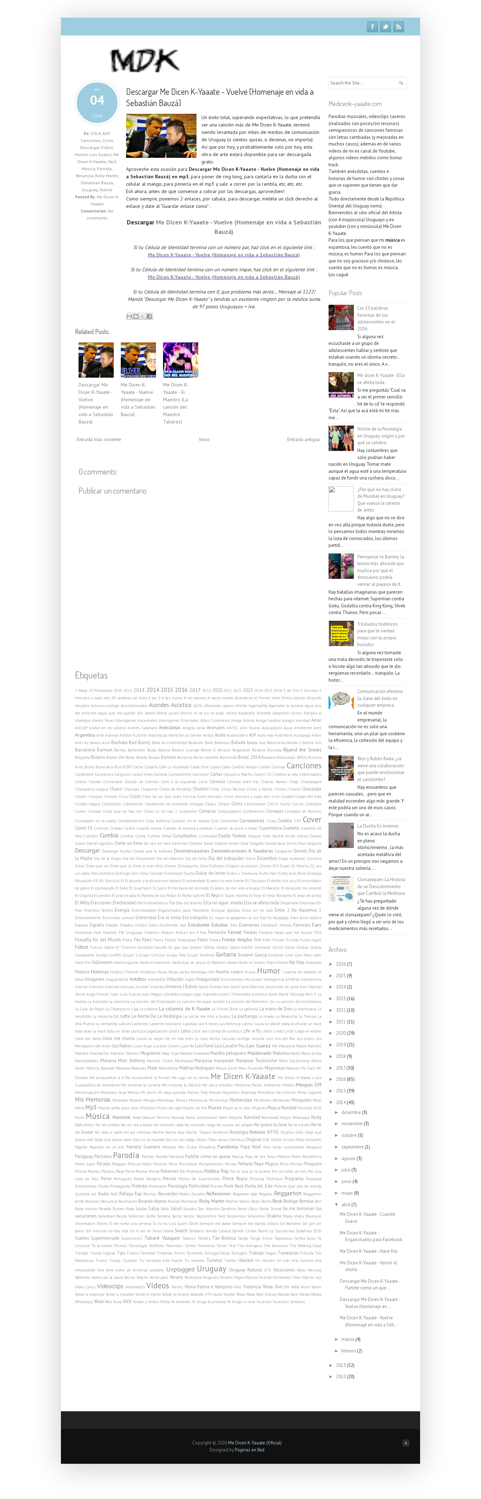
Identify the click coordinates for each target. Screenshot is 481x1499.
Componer (188, 811)
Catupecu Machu (238, 774)
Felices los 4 (187, 932)
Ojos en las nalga (180, 1139)
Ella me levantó (189, 902)
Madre (301, 1045)
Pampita (169, 1147)
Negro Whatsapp (295, 1117)
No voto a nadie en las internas (123, 1132)
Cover (107, 140)
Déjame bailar (201, 843)
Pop (225, 1171)
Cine (275, 796)
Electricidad (124, 902)
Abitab (299, 697)
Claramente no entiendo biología (174, 803)
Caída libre (199, 766)
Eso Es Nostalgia (274, 917)
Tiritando (165, 1253)
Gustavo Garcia (252, 955)
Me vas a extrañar (217, 1085)
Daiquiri (255, 836)
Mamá (295, 1053)
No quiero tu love (270, 1124)
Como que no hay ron (122, 811)
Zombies (297, 1301)
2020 (217, 690)
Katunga (297, 994)
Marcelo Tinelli (160, 1060)
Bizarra (98, 757)
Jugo (197, 994)
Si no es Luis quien (170, 1223)
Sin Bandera (290, 1223)
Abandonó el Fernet (252, 697)
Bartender (136, 750)
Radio (103, 1193)
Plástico (107, 1171)
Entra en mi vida (257, 910)
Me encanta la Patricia (181, 1085)
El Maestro (271, 888)
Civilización (111, 803)
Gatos (234, 947)
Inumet (142, 986)
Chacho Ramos (274, 781)
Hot (211, 972)
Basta (151, 750)
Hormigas (199, 972)
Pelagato (119, 1164)
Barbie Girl (311, 742)
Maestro (314, 1045)
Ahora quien (168, 713)
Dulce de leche (210, 873)
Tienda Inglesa (102, 1253)
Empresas (307, 902)
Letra (185, 1031)
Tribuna (306, 1253)
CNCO (272, 803)
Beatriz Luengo (185, 750)
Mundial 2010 (309, 1107)
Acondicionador (134, 705)
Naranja (177, 1117)
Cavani (259, 774)
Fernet (235, 932)
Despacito (283, 851)
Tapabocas (283, 1238)
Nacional (122, 1117)
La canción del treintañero (298, 1001)
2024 (258, 690)
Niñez (89, 1124)
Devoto (300, 851)
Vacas (301, 1270)
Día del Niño (196, 858)
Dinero (170, 865)
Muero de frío (195, 1107)
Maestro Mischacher (92, 1053)
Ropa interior (86, 1208)
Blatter (112, 757)
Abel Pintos (282, 697)
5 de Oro (291, 690)
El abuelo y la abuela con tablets (153, 880)
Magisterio (150, 1053)
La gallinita (248, 1008)
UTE (267, 1270)
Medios (288, 1085)
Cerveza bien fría (243, 781)
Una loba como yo (114, 1270)
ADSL (198, 705)
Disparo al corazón (242, 865)
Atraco (208, 735)
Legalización (157, 1031)
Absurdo (314, 697)
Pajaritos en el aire (106, 1147)
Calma (215, 766)
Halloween (102, 962)
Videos (157, 1285)
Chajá (294, 781)
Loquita (258, 1038)
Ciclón (135, 796)
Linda (278, 1031)
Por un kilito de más (289, 1171)
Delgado (257, 843)
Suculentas (285, 1230)
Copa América (157, 820)
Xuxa (117, 1301)
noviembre (353, 1124)
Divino (265, 865)
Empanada (289, 902)
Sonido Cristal (244, 1230)
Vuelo (218, 1294)
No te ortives (299, 1124)
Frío (257, 939)
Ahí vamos (146, 713)
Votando (197, 1294)
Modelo (135, 1100)
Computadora (229, 811)
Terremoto (206, 1245)
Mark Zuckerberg (294, 1060)
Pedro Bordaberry (306, 1156)
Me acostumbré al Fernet (147, 1077)
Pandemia (227, 1147)
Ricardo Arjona (152, 1201)
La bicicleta (97, 1001)
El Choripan (255, 880)
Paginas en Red (249, 1450)
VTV (208, 1294)
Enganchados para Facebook (183, 910)
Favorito (110, 932)
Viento (177, 1286)
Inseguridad (207, 979)
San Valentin (209, 1208)
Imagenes (94, 979)
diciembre (352, 1112)
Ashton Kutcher (133, 735)
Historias (100, 971)
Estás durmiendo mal (167, 925)
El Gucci (160, 888)
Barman (104, 749)
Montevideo (241, 1100)
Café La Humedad (174, 766)
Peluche (160, 1164)
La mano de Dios (276, 1008)
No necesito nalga (200, 1124)
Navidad (252, 1117)
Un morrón (265, 1260)
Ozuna (288, 1139)
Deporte (314, 843)
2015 (167, 690)
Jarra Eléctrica (253, 986)
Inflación (175, 979)
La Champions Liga (121, 1008)
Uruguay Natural (245, 1269)
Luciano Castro (166, 1045)
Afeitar (241, 705)
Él (122, 880)
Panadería (207, 1147)
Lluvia (142, 1038)
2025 (268, 690)
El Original (84, 895)
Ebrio (301, 873)
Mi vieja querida (172, 1092)
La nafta (122, 1016)
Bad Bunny (139, 742)
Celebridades (310, 774)
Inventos (157, 986)
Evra (233, 925)
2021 (227, 690)
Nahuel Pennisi (155, 1117)
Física (127, 939)
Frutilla (292, 939)
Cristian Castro (122, 828)
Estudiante (199, 925)
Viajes (239, 1277)
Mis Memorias (93, 1099)
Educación (84, 880)
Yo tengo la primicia (209, 1301)
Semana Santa (169, 1216)
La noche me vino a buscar (207, 1016)
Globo (290, 947)
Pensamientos (211, 1164)
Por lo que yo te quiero (250, 1171)
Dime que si (120, 865)
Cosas (271, 820)
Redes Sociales (192, 1193)
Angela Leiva (194, 727)
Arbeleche (303, 727)
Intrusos (127, 986)
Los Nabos (121, 1045)
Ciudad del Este (307, 796)
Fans (316, 925)
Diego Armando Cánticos (299, 858)
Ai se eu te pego (209, 713)
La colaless (148, 1008)
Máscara (123, 1068)
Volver (316, 1286)
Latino (247, 1023)
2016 (181, 690)
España (97, 925)
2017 (195, 690)
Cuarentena (270, 828)
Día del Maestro (170, 858)
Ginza (278, 947)
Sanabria (228, 1208)
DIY (276, 865)
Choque (95, 796)
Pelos (146, 1164)
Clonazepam (255, 803)
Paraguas (313, 1147)
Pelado (103, 1163)
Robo (255, 1201)
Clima (237, 803)
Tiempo (81, 1253)
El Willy (82, 902)
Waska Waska (310, 1294)
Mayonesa (275, 1068)
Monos (181, 1100)
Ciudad (287, 796)
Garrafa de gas (167, 947)
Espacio (81, 925)
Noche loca (175, 1132)
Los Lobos (305, 1038)
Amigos (288, 720)
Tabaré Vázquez (162, 1238)
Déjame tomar (227, 843)
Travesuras (288, 1253)
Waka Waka (245, 1294)
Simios (273, 1223)
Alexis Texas (103, 720)
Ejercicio (112, 880)
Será (221, 1216)
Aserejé (111, 735)
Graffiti (115, 955)
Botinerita (228, 757)
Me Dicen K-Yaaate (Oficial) (255, 1443)
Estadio (112, 925)
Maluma (281, 1053)
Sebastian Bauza (97, 182)
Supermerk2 (132, 1238)
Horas (162, 972)
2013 (139, 690)
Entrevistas (146, 917)
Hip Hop (296, 962)
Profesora (275, 1178)
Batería (164, 750)
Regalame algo (245, 1193)
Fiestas (250, 932)
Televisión (174, 1245)
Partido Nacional (170, 1156)
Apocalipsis (272, 727)
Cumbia (109, 835)
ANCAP (81, 727)
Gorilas (102, 955)
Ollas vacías (217, 1139)
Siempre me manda (249, 1223)
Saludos (189, 1208)
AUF (106, 133)
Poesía (154, 1171)
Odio (299, 1132)
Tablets (204, 1238)
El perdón (102, 895)
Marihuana (184, 1060)
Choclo (294, 789)
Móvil (79, 1107)
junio (347, 1181)
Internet (112, 986)
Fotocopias (186, 939)
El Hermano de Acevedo (188, 888)
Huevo (250, 972)
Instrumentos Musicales (241, 979)
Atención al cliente (185, 735)
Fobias (170, 939)
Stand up (266, 1230)
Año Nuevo (250, 727)
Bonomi (168, 757)
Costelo (285, 820)
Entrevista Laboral (118, 917)
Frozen (278, 939)
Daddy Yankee (232, 835)
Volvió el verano (175, 1294)
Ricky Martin (106, 175)
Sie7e (193, 1223)
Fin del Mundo (107, 939)
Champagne (311, 781)
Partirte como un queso (208, 1156)
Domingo (122, 873)
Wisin (99, 1301)
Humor (81, 154)
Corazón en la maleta (190, 820)
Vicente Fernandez (275, 1277)
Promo (103, 1186)
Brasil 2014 (249, 757)
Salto (165, 1208)
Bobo (130, 757)
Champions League (91, 789)
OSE (265, 1139)
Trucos (101, 1260)
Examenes (249, 925)
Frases (215, 939)
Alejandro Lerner (287, 713)
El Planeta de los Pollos (156, 895)
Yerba (165, 1301)
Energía (122, 910)
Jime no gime (287, 986)
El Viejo (255, 895)
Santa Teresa (270, 1208)
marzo (348, 1339)
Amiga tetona (242, 720)
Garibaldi (145, 947)
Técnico (120, 1245)
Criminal (101, 828)
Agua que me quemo (117, 713)
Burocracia (104, 766)
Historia (82, 971)
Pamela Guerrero (143, 1147)
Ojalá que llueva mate (113, 1139)
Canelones (104, 774)
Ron (318, 1201)
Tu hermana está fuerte (160, 1260)
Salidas (141, 1208)
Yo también (180, 1301)
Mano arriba (311, 1053)
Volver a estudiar (120, 1294)
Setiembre (256, 1216)
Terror (222, 1245)
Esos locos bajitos (306, 917)
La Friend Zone (225, 1008)
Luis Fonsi (204, 1045)
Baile (209, 742)
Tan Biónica (224, 1238)
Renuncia (84, 175)
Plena (130, 1171)
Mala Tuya (170, 1053)
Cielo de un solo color (161, 796)
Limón (267, 1031)
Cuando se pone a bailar (235, 828)
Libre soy (199, 1031)
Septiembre (206, 1216)
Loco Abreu (210, 1038)
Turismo (214, 1260)
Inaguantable (117, 979)
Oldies (201, 1139)
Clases (210, 803)
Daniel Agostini (100, 843)
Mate (152, 1068)
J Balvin (190, 986)
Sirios (157, 1230)
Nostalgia (239, 1132)
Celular (95, 781)
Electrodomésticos (152, 902)
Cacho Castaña (145, 766)
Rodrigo (290, 1201)
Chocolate (311, 789)
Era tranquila (195, 917)
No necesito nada (168, 1124)
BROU (302, 757)
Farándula (83, 932)
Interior (81, 986)
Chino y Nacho (259, 789)
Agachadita (258, 705)
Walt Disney (266, 1294)
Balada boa (256, 742)
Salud (176, 1208)
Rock (277, 1201)
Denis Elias (296, 843)
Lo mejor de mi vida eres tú (173, 1038)
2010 (118, 690)
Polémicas (194, 1171)
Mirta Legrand (309, 1092)
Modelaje (120, 1100)
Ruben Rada (123, 1208)
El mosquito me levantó (301, 888)
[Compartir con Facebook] (149, 316)
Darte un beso (129, 843)
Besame (259, 750)
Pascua (238, 1156)
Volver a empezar (90, 1294)
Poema (141, 1171)
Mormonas (282, 1100)
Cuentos (90, 836)
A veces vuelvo (220, 697)
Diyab (285, 865)
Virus (268, 1286)
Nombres (220, 1132)
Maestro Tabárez (125, 1053)
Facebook (372, 26)
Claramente (133, 803)
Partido (148, 1156)
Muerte (215, 1107)
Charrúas (131, 789)
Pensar (231, 1164)
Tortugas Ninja (217, 1253)
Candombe (84, 774)
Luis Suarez (100, 154)
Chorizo (110, 796)
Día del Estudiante (139, 858)
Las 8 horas (208, 1023)
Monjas (149, 1100)
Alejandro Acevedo (254, 713)
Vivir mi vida (287, 1286)
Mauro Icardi (226, 1068)
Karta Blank (279, 994)
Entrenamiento (88, 917)
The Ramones (275, 1245)
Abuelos (82, 705)
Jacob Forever (210, 986)
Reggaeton (287, 1193)
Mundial (289, 1107)
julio (346, 1170)
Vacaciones (284, 1269)
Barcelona (85, 749)
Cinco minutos (210, 796)
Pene (173, 1164)
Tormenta (194, 1253)
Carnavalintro (179, 774)
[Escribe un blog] (135, 316)
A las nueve (172, 697)
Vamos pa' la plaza (107, 1277)
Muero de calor (169, 1107)
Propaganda (120, 1186)
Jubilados (172, 994)
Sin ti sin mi (140, 1230)
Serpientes (236, 1216)
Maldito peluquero (228, 1053)
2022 (237, 690)
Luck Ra (187, 1045)
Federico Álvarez (159, 932)
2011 (128, 690)
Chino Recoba (233, 789)
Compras (207, 811)
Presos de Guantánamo (199, 1178)
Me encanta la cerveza (140, 1085)
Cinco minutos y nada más (247, 796)
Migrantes (230, 1092)
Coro (215, 820)
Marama (108, 1060)
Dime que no (97, 865)
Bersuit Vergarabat (234, 750)
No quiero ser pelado (235, 1124)
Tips (121, 1253)
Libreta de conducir (225, 1031)
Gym (298, 955)
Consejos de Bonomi (303, 811)
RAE (114, 1193)
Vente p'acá (159, 1277)
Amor (316, 720)
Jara (226, 986)
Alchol (231, 713)
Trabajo (256, 1253)
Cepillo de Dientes (142, 781)
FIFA (317, 932)
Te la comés (102, 1245)
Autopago (302, 735)
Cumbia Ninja (159, 836)
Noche (158, 1132)
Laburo (125, 1023)
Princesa (257, 1178)
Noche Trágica (198, 1132)
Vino (238, 1286)
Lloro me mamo (118, 1038)
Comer (80, 811)
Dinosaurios (188, 865)
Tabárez (189, 1238)
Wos (108, 1301)
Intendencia (311, 979)
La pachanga (244, 1016)
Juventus (260, 994)
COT (297, 820)
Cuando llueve (149, 828)
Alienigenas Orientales (179, 720)
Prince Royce (235, 1178)
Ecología (314, 873)
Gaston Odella (201, 947)
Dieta (79, 865)
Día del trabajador (226, 858)
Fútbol (107, 147)
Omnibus (237, 1139)
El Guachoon (140, 888)
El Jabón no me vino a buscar (235, 888)
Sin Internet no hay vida (107, 1230)
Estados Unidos (133, 925)
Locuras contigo (236, 1038)
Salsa (154, 1208)
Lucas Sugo (142, 1045)
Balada (238, 742)
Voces (305, 1286)
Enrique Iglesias (225, 910)
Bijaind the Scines (302, 750)
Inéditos (138, 979)
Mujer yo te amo (237, 1107)
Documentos (102, 873)
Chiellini (201, 789)
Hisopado (313, 962)
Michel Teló (197, 1092)
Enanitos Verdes (98, 910)
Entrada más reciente (99, 439)
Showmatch (85, 1223)
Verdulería (193, 1277)
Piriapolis (312, 1163)
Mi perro (148, 1092)
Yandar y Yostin (145, 1301)
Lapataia (190, 1023)
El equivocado (102, 888)
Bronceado (286, 757)
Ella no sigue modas (223, 902)
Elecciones (100, 902)
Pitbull (81, 1171)
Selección (136, 1216)
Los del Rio (285, 1038)
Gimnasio (263, 947)
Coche (285, 803)
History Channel (124, 972)
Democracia (275, 843)
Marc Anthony (131, 1060)
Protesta (139, 1186)
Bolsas (154, 757)
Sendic (189, 1216)
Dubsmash (173, 873)
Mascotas (138, 1068)
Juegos (186, 994)
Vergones (211, 1277)
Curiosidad (208, 836)
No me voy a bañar (136, 1124)
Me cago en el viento (190, 1077)
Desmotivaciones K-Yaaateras (242, 851)
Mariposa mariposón (214, 1060)
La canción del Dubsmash (153, 1001)
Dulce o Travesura (242, 873)
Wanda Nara (288, 1294)
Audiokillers (237, 735)
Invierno (174, 986)
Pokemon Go (173, 1171)
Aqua (287, 727)
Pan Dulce (187, 1147)
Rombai (306, 1201)
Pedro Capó (85, 1164)
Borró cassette (206, 757)
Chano (116, 789)
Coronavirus (251, 820)
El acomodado (194, 880)
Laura (259, 1023)
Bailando (195, 742)
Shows (102, 1223)
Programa (294, 1178)
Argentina (85, 735)
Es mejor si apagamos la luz (233, 917)
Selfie (151, 1216)
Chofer (81, 796)
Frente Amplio (237, 939)
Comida (94, 811)
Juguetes (210, 994)
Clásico (224, 803)
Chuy (123, 796)
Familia (286, 925)
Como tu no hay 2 (160, 811)
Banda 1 (294, 742)
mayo (348, 1193)
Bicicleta (274, 750)
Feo (203, 932)
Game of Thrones (120, 947)
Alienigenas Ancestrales (136, 720)
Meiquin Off (308, 1085)
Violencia (252, 1286)
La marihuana (304, 1008)
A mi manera (195, 697)
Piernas (296, 1164)
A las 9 (154, 697)
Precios (169, 1178)
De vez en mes (157, 843)
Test (232, 1245)
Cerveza (217, 781)
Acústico (181, 705)
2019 (206, 690)
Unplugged (180, 1269)
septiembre (353, 1147)
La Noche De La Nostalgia (156, 1016)
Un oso (283, 1260)
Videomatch (135, 1286)
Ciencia (189, 796)
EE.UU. (99, 880)
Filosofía (83, 939)
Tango (243, 1238)
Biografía (82, 757)
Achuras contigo (105, 705)
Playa (119, 1171)
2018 (341, 1056)
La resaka (266, 1016)
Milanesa (248, 1092)
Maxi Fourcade (251, 1068)
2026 (278, 690)
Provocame (158, 1186)
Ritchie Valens (238, 1201)
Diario (250, 858)
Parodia (104, 168)
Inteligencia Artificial (282, 979)
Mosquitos (301, 1100)
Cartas (216, 774)
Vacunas (314, 1270)
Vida (296, 1277)
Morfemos (262, 1100)
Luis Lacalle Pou (229, 1045)
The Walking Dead (305, 1245)
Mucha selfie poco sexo (118, 1107)
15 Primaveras (101, 690)
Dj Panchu (300, 865)
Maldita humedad (194, 1053)
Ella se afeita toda (262, 902)
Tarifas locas (305, 1238)
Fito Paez (142, 939)
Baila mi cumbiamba (169, 742)
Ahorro (186, 713)
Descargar (89, 147)
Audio (220, 735)
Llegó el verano (308, 1031)
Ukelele (246, 1260)
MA (275, 1045)
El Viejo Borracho (277, 895)
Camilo (264, 766)
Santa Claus (247, 1208)
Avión (316, 735)
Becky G (208, 750)
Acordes (159, 705)
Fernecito (217, 932)
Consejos (274, 811)
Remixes (92, 1201)
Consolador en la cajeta (95, 820)
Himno (282, 962)
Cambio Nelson (244, 766)
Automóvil (283, 735)
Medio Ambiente (266, 1085)
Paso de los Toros (260, 1156)
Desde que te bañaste (153, 851)
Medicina (242, 1085)
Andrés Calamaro (142, 727)
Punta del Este (259, 1186)
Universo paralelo (148, 1270)
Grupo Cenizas (151, 955)
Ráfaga (126, 1193)
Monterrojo (218, 1100)
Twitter (385, 26)
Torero (179, 1253)
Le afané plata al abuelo (286, 1023)
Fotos (203, 939)
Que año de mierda (304, 1186)
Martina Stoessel (100, 1068)
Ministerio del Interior (276, 1092)
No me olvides (107, 1124)
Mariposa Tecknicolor (257, 1060)
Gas (185, 947)
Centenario (113, 781)
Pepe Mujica (266, 1163)
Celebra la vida (285, 774)
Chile (214, 789)
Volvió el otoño (148, 1294)
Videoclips (110, 1286)
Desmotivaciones (192, 851)
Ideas (79, 979)
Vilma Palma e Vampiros (209, 1286)
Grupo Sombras (200, 955)
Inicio (204, 439)
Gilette (247, 947)
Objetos (287, 1132)
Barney (120, 750)
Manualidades (87, 1060)
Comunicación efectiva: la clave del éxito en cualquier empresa (380, 698)
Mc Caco (308, 1068)
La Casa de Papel (89, 1008)
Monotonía (198, 1100)
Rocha (266, 1201)
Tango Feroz (261, 1238)
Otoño (276, 1139)
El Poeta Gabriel (191, 895)
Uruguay (90, 189)
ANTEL (232, 727)
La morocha (103, 1016)
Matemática (168, 1068)
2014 (96, 133)
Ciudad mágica (87, 803)
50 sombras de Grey (129, 697)
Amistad (303, 720)
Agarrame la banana (286, 705)
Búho (89, 766)
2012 (341, 1377)
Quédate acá (85, 1193)
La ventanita (106, 1023)
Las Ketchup (230, 1023)
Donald (156, 873)
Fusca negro (310, 939)
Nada (136, 1117)
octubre (350, 1135)
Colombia (313, 803)
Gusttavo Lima (280, 955)
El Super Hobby (234, 895)
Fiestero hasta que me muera (285, 932)
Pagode (81, 1147)
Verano (176, 1277)
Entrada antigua (303, 439)
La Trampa (308, 1016)
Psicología (177, 1186)
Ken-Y (311, 994)
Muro (79, 1117)
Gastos (222, 947)
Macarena (287, 1045)
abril (346, 1205)
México (133, 1092)
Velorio (142, 1277)
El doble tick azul (282, 880)
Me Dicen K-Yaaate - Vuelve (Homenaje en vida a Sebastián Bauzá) (224, 255)
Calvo (225, 766)
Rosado (105, 1208)
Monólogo (165, 1100)
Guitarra (226, 954)
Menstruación (87, 1092)
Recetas (149, 1193)
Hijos (271, 962)
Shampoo (313, 1216)
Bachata (119, 742)
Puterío (280, 1186)
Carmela (160, 774)
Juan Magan (152, 994)
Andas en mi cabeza (107, 727)
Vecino (129, 1277)
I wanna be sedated (299, 972)
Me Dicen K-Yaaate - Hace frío (369, 1251)
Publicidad (199, 1186)
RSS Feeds (398, 26)
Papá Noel (251, 1147)
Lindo (289, 1031)
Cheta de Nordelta (175, 789)
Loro (270, 1038)
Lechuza (138, 1031)
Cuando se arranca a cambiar (188, 828)
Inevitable (156, 979)
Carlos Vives (142, 774)
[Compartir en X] (142, 316)
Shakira (274, 1216)
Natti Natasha (230, 1117)
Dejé (245, 843)
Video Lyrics (85, 1286)
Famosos (301, 925)
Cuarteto (291, 828)
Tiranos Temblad (141, 1253)
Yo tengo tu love (241, 1301)
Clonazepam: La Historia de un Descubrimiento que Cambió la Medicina (381, 886)
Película (134, 1164)
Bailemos (222, 742)
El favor (121, 888)
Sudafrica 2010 (308, 1230)
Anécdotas (170, 727)
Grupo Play (176, 955)
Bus (117, 766)
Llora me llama (88, 1038)
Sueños (82, 1238)
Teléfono (156, 1245)
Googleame (84, 955)
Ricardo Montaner (183, 1201)
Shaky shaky (293, 1216)
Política (211, 1171)
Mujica (273, 1107)
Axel (79, 742)
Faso (97, 932)
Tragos (270, 1253)
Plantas (94, 1171)
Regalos (265, 1193)
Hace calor (312, 955)
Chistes (280, 789)
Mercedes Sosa (113, 1092)
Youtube (263, 1301)
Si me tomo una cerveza (130, 1223)
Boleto (142, 757)
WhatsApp (84, 1301)
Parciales (103, 1156)
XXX (127, 1301)
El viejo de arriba (307, 895)
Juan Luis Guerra (125, 994)
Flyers (158, 939)
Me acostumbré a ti (106, 1077)
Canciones (91, 140)
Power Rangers (147, 1178)
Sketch (181, 1230)
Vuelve (105, 189)
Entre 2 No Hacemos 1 (298, 910)
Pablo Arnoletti (308, 1139)
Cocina (298, 803)
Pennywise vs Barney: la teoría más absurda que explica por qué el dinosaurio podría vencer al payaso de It (380, 570)
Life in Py (251, 1031)
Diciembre (267, 858)
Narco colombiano (201, 1117)
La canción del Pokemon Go (250, 1001)
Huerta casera (229, 971)
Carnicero (200, 774)
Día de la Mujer (107, 858)
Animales (216, 727)
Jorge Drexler (98, 994)
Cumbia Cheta (132, 836)
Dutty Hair (268, 873)
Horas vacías (178, 972)
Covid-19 (83, 828)
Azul (106, 742)
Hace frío (82, 962)
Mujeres (259, 1107)
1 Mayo (81, 690)
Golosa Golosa (308, 947)
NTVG (273, 1132)
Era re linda (169, 917)
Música (88, 168)
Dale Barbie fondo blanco (285, 836)
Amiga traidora (268, 720)
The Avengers (249, 1245)
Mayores (293, 1068)
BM (122, 757)
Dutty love (287, 873)
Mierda (215, 1092)
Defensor (180, 843)
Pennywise (188, 1164)
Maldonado (259, 1053)
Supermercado (105, 1238)
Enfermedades (144, 910)
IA (319, 972)
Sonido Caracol (218, 1230)
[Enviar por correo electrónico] (129, 316)
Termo (190, 1245)
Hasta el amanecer (155, 962)
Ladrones (140, 1023)
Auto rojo (265, 735)
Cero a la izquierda (178, 781)
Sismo (168, 1230)
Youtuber (281, 1301)
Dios (204, 865)
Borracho (185, 757)
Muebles (147, 1107)
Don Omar (140, 873)
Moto (317, 1100)
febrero (349, 1351)
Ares (317, 727)
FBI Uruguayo (131, 932)
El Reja (212, 895)
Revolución (127, 1201)
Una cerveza (302, 1260)
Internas (96, 986)
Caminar (278, 766)
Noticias (257, 1132)
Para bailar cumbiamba (283, 1147)
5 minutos (309, 690)
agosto (349, 1159)
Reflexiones (218, 1193)
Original (253, 1139)
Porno (106, 1178)
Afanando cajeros (219, 705)
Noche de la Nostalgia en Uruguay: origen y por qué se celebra (381, 436)
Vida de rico (311, 1277)
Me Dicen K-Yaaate (243, 1076)
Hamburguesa (126, 962)
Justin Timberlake (235, 994)
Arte (100, 735)
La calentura (119, 1001)
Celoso (81, 781)
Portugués (123, 1178)
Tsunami (130, 1260)
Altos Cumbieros (215, 720)
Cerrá (202, 781)
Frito (267, 939)
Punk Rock (234, 1186)
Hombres (148, 972)
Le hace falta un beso (111, 1031)
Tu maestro (195, 1260)
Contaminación (131, 820)
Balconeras (276, 742)
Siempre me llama (215, 1223)
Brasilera (268, 757)
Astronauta (157, 735)
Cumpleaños (185, 835)
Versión (226, 1277)
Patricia (283, 1156)
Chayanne (149, 789)
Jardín (236, 986)
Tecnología (138, 1245)
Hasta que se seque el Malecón (199, 962)
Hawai (232, 962)
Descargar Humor (117, 851)
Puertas (216, 1186)
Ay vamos (92, 742)
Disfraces (217, 865)
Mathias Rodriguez (197, 1068)
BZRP (127, 766)
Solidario (196, 1230)
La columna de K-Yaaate (184, 1008)
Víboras (251, 1277)
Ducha (189, 873)
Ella (172, 902)
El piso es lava (124, 895)
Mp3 (112, 161)
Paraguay (84, 1156)
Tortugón (239, 1253)
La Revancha (286, 1016)
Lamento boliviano (165, 1023)
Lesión (174, 1031)
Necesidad (270, 1117)
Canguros (122, 774)
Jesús (270, 986)
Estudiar (220, 925)
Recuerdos (168, 1193)
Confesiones (253, 811)
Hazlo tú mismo (251, 962)
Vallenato (82, 1277)
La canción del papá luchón (201, 1001)
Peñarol (245, 1163)
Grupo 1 (130, 955)
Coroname (229, 820)
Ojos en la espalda (148, 1139)
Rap (138, 1193)
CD (268, 774)
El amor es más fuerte (225, 880)
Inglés (190, 979)
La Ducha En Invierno (378, 826)
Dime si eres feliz (147, 865)
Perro (284, 1164)
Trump (115, 1260)
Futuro (96, 947)
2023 (248, 690)
